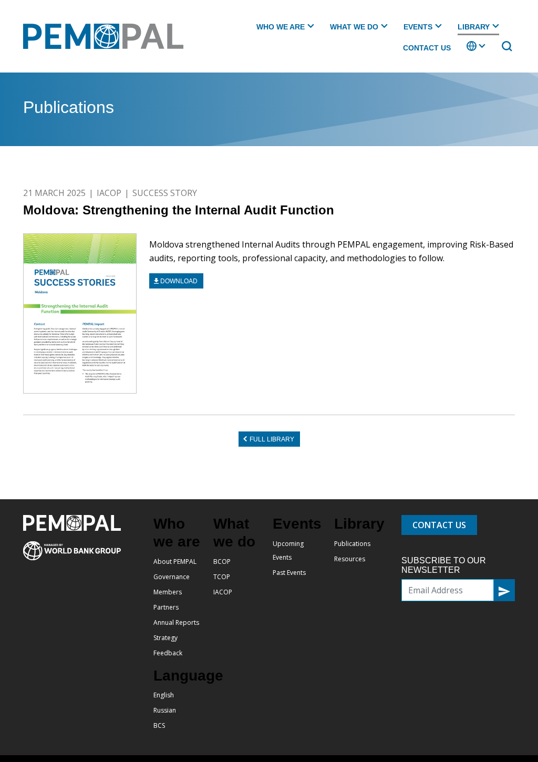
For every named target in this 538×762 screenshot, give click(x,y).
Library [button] (474, 27)
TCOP (221, 576)
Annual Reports (176, 622)
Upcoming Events (288, 550)
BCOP (222, 561)
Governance (171, 576)
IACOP (109, 193)
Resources (349, 558)
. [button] (468, 51)
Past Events (289, 572)
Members (167, 592)
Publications (352, 543)
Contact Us (427, 48)
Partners (166, 607)
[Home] (107, 36)
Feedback (167, 652)
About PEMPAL (174, 561)
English (163, 695)
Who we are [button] (280, 27)
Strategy (165, 637)
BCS (159, 725)
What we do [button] (354, 27)
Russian (164, 710)
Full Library (272, 439)
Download (179, 281)
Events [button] (418, 27)
